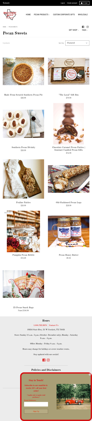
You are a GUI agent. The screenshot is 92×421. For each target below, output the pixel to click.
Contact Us (53, 325)
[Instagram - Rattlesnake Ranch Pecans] (48, 360)
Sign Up (36, 411)
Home (4, 27)
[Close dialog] (90, 374)
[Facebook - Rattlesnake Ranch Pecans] (44, 360)
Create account (72, 3)
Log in (63, 3)
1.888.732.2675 (40, 325)
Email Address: (30, 400)
